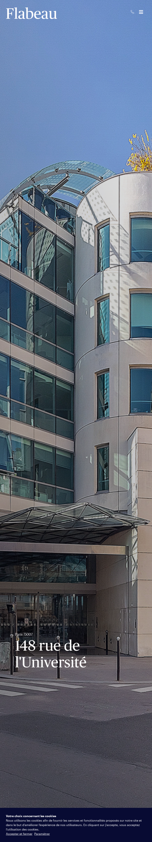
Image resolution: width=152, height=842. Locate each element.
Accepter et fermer (19, 834)
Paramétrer (42, 834)
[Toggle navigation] (141, 12)
